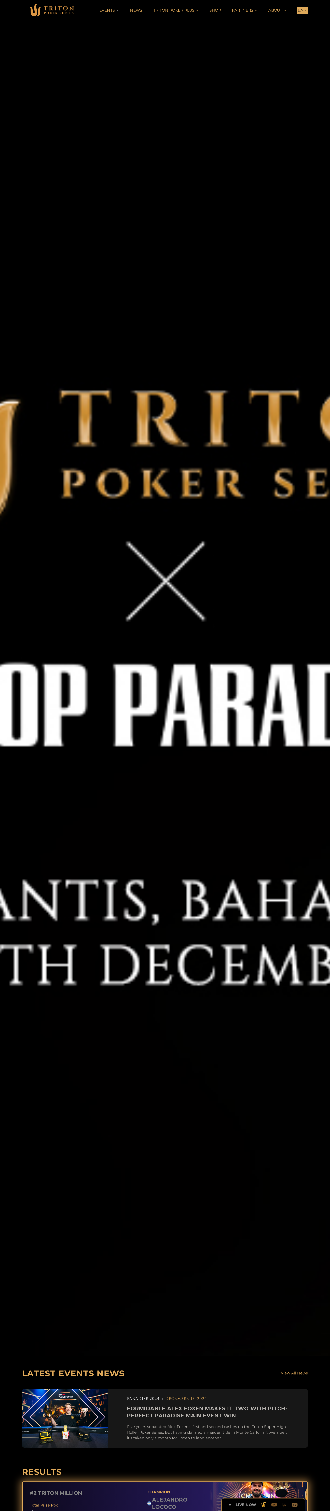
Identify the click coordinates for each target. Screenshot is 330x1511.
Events (107, 10)
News (136, 10)
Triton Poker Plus (173, 10)
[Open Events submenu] (117, 10)
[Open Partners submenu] (256, 10)
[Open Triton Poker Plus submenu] (197, 10)
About (275, 10)
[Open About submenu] (285, 10)
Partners (242, 10)
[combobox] (302, 10)
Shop (215, 10)
